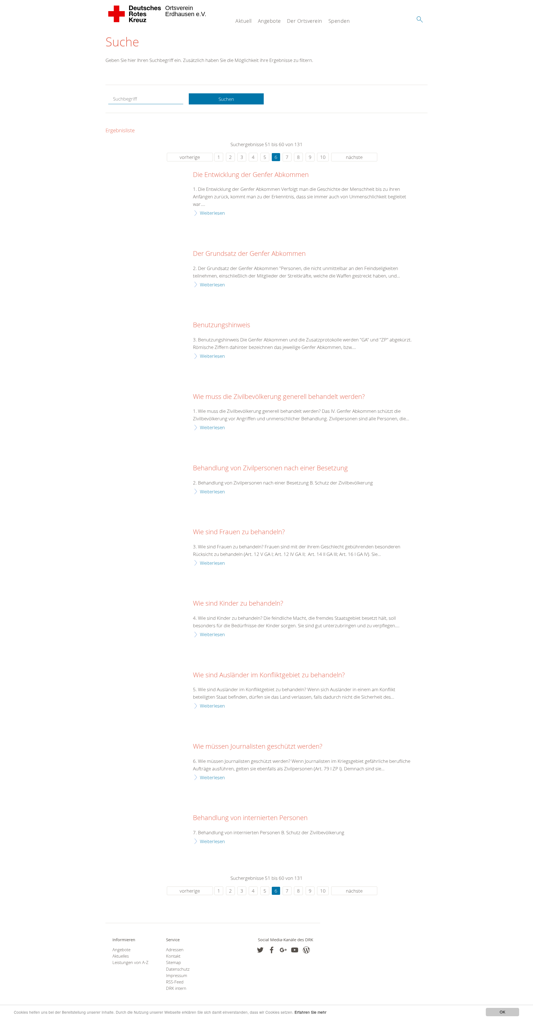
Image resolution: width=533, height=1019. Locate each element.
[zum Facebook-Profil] (260, 949)
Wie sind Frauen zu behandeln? (239, 532)
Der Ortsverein (304, 21)
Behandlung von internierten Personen (250, 818)
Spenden (339, 21)
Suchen (226, 99)
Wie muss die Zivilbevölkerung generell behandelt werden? (279, 397)
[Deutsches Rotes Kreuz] (134, 14)
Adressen (174, 949)
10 (323, 157)
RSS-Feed (174, 982)
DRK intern (176, 988)
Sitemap (173, 962)
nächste (354, 157)
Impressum (176, 975)
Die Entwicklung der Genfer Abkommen (251, 175)
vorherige (190, 157)
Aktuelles (120, 956)
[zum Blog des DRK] (306, 949)
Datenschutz (178, 969)
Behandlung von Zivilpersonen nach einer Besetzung (270, 468)
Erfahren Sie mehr (310, 1012)
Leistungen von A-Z (130, 962)
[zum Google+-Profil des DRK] (283, 949)
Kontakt (173, 956)
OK (502, 1012)
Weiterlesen (212, 213)
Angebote (269, 21)
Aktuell (243, 21)
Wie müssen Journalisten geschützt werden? (257, 746)
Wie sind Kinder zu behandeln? (238, 603)
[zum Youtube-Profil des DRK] (294, 949)
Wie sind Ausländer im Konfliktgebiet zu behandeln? (269, 675)
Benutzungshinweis (221, 325)
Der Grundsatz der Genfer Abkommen (249, 253)
